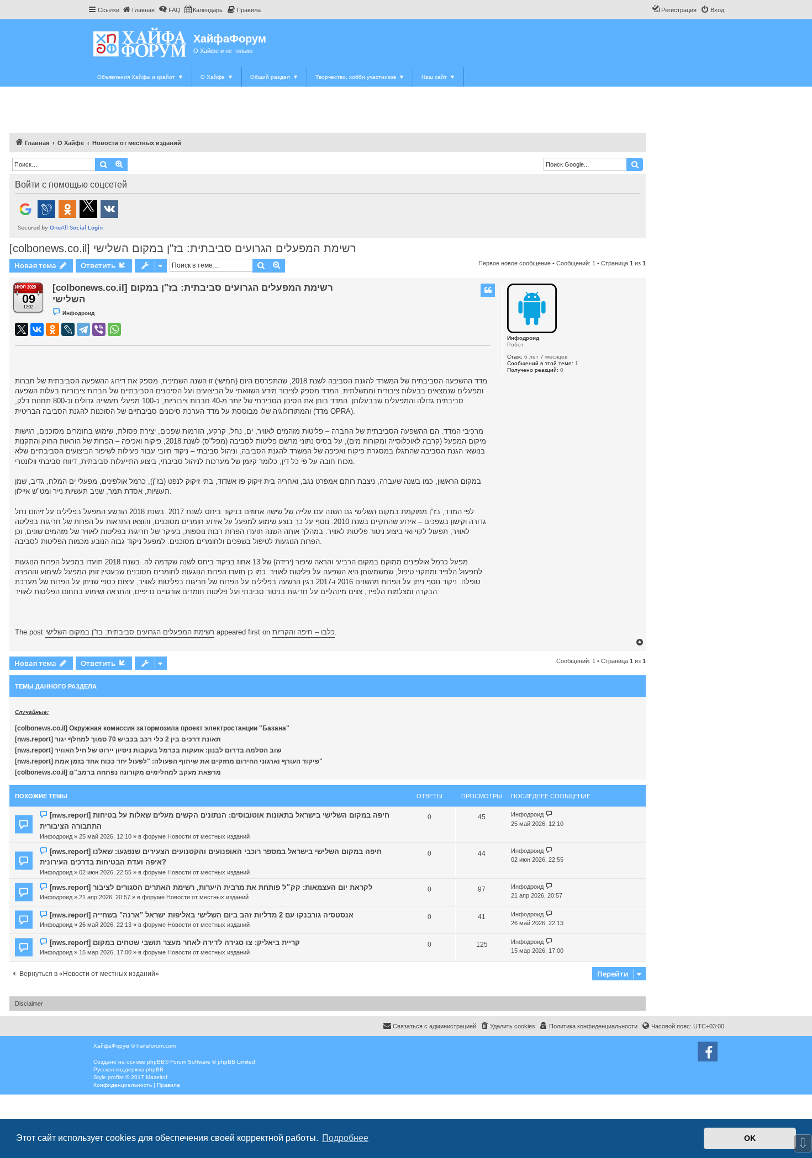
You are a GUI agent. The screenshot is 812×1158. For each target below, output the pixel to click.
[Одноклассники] (52, 329)
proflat (116, 1077)
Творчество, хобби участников (359, 77)
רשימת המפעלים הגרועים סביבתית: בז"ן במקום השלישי (129, 632)
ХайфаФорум (229, 39)
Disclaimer (29, 1003)
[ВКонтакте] (37, 329)
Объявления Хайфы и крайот (140, 77)
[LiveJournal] (68, 329)
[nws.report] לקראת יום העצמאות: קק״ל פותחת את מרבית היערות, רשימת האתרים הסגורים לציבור (211, 887)
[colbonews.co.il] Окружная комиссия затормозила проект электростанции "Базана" (152, 728)
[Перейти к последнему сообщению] (549, 814)
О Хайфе (217, 77)
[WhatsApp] (114, 329)
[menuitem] (138, 10)
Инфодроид (523, 338)
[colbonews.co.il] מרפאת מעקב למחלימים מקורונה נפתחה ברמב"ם (118, 772)
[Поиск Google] (634, 164)
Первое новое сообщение (514, 263)
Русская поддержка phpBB (128, 1069)
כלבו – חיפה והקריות (303, 632)
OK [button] (750, 1138)
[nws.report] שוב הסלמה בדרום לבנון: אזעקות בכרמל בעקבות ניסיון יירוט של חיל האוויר (148, 750)
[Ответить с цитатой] (488, 290)
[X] (21, 329)
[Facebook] (708, 1051)
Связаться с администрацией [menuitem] (434, 1026)
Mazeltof (156, 1077)
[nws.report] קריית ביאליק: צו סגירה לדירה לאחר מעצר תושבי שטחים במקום (175, 942)
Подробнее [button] (345, 1138)
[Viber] (99, 329)
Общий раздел (274, 77)
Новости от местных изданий (208, 836)
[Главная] (140, 42)
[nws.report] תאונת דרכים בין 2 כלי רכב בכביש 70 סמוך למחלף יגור (118, 739)
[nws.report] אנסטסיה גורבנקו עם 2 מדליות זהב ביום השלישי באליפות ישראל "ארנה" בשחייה (202, 915)
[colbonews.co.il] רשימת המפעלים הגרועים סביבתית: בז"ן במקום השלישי (182, 248)
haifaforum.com (156, 1046)
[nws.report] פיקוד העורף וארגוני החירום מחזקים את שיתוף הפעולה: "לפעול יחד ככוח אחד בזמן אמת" (169, 761)
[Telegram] (83, 329)
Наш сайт (438, 77)
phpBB (156, 1062)
